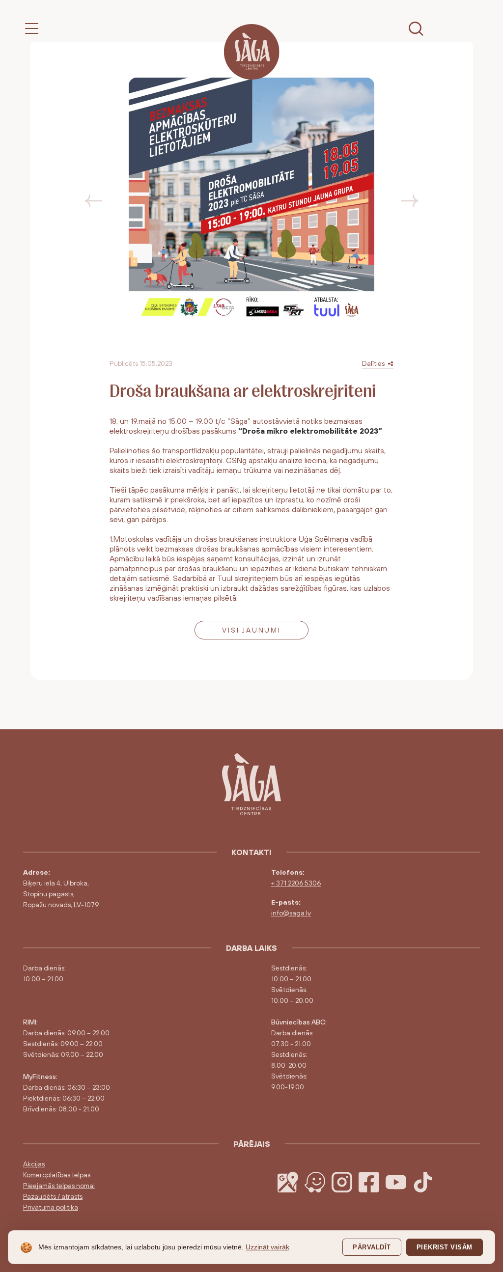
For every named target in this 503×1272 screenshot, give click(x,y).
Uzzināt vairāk (267, 1247)
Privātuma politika (50, 1207)
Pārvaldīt (372, 1247)
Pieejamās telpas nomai (59, 1185)
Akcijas (34, 1164)
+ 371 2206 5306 (296, 883)
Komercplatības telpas (56, 1175)
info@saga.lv (291, 913)
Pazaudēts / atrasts (53, 1196)
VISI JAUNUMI (251, 630)
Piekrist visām (445, 1247)
